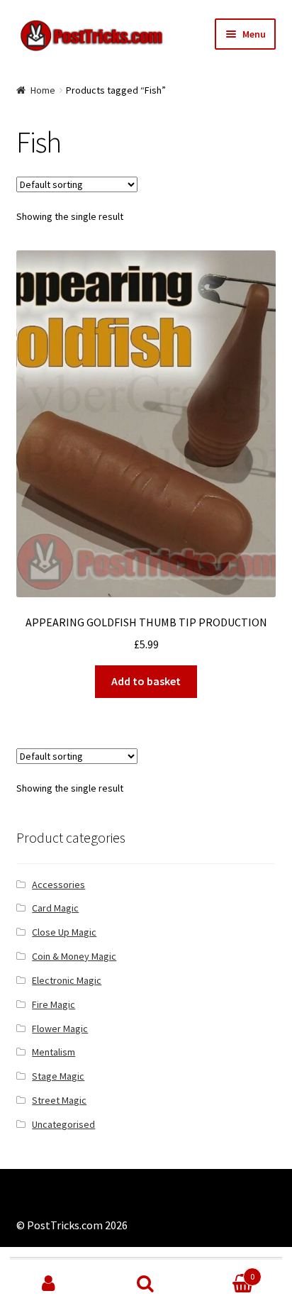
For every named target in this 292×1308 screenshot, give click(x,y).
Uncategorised (63, 1124)
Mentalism (53, 1052)
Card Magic (55, 908)
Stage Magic (58, 1076)
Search (145, 1284)
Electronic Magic (66, 980)
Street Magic (59, 1100)
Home (42, 90)
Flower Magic (60, 1028)
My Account (48, 1284)
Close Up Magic (64, 932)
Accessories (58, 884)
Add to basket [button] (146, 681)
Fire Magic (53, 1004)
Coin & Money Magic (74, 956)
